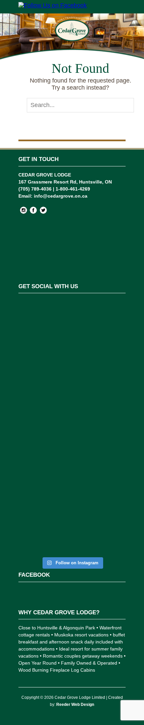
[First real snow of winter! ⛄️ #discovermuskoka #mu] (72, 351)
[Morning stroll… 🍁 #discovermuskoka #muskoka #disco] (72, 474)
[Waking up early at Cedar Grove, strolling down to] (72, 523)
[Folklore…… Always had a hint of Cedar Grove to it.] (72, 432)
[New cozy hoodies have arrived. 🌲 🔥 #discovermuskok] (72, 390)
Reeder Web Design (75, 704)
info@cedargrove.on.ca (60, 196)
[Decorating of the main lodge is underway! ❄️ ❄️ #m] (72, 316)
